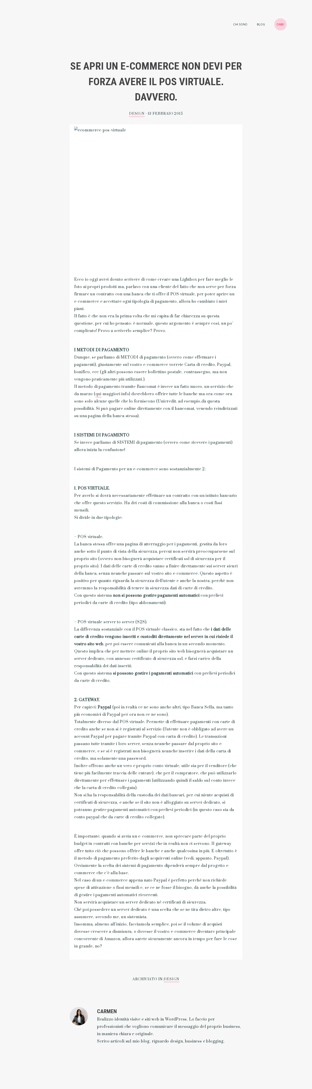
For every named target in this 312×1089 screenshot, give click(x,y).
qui (98, 394)
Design (137, 114)
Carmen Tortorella (48, 32)
